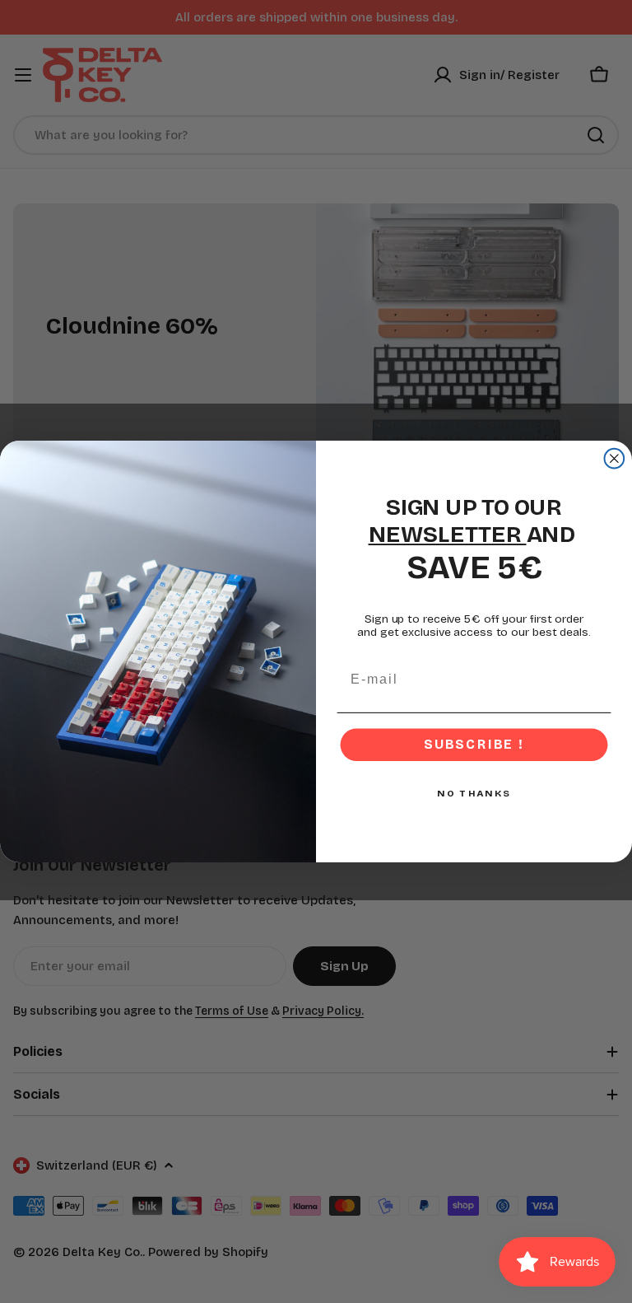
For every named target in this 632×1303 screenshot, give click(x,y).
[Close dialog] (615, 459)
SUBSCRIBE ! (474, 745)
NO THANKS (474, 794)
